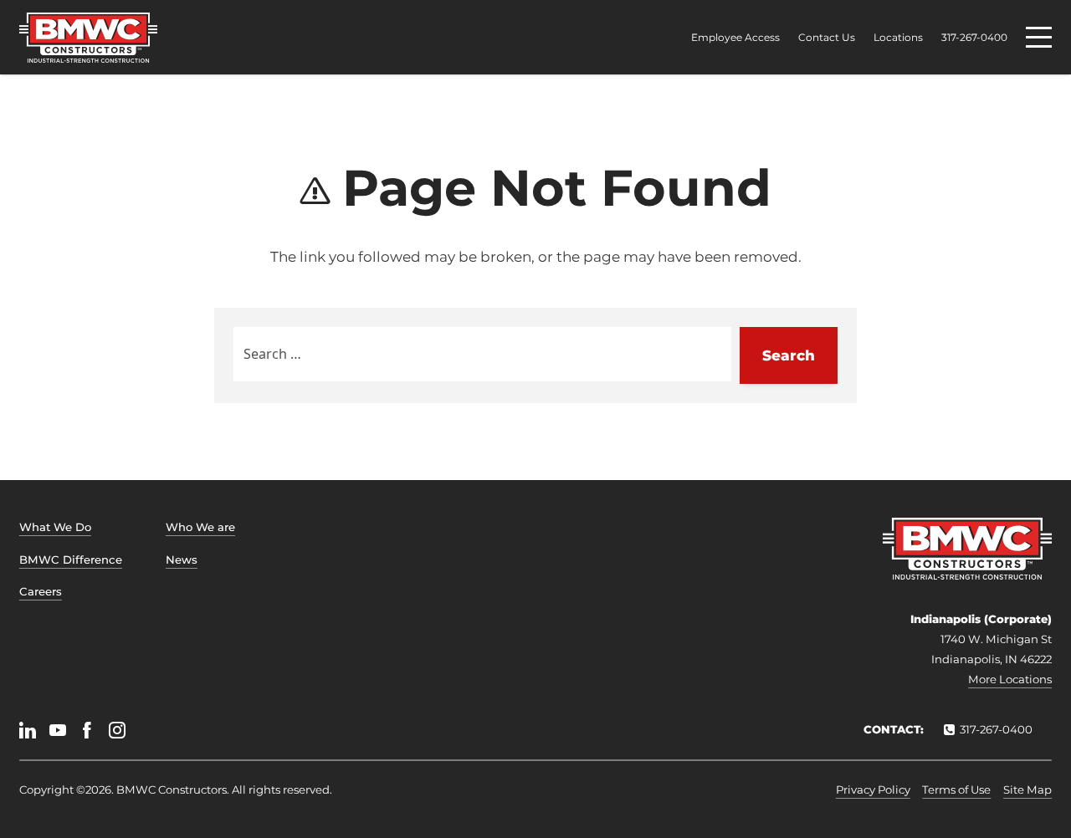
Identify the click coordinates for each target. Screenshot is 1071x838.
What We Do (55, 527)
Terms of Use (956, 789)
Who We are (200, 527)
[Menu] (1039, 37)
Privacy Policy (873, 789)
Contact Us (826, 38)
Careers (40, 591)
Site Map (1027, 789)
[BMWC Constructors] (88, 38)
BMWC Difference (70, 559)
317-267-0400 (974, 38)
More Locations (1010, 679)
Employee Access (735, 38)
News (181, 559)
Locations (898, 38)
